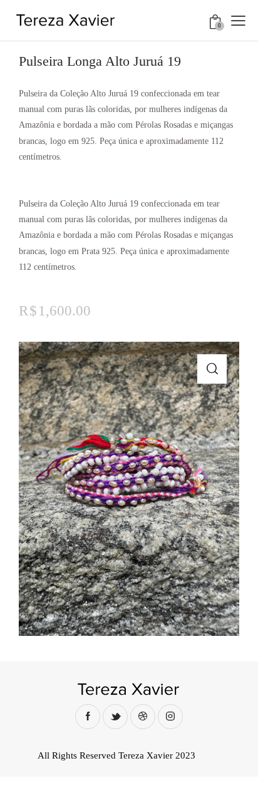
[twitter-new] (115, 716)
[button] (238, 20)
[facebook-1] (87, 716)
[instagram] (170, 716)
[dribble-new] (142, 716)
